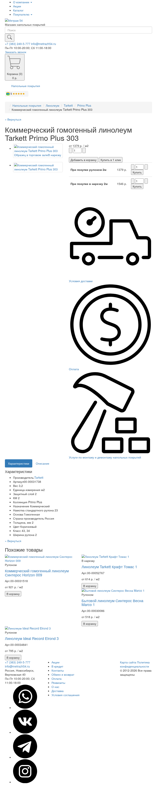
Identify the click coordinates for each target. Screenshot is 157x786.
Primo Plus (84, 105)
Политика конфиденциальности (135, 664)
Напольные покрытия (25, 86)
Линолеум (52, 105)
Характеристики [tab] (18, 463)
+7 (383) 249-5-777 (17, 44)
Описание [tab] (42, 463)
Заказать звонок (15, 52)
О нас (55, 687)
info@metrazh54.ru (43, 44)
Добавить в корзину (83, 160)
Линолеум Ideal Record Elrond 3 (32, 638)
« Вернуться (13, 119)
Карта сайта (128, 662)
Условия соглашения (66, 695)
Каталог (18, 10)
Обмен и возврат (63, 674)
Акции (17, 6)
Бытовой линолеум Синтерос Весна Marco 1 (112, 602)
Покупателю (21, 14)
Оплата (57, 678)
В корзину (13, 594)
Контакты (58, 670)
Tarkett (68, 105)
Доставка (58, 691)
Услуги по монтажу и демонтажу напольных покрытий (105, 457)
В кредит (57, 666)
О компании (21, 2)
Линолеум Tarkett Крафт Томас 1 (109, 566)
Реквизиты (58, 683)
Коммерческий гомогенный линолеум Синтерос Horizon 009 (37, 572)
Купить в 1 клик (111, 160)
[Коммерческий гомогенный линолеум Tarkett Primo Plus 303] (38, 167)
